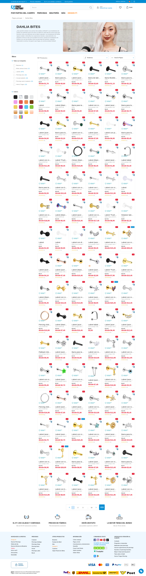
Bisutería (54, 13)
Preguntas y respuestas (120, 543)
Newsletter (14, 555)
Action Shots (76, 552)
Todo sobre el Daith (119, 554)
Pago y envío (76, 542)
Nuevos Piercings (16, 542)
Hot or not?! (14, 550)
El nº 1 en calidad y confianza (52, 1)
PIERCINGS (42, 13)
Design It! (72, 13)
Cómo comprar (77, 539)
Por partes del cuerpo (23, 13)
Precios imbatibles (35, 1)
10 (91, 507)
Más (63, 13)
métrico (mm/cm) (120, 1)
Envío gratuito (69, 1)
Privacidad (29, 572)
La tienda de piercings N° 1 (19, 1)
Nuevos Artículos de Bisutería (19, 546)
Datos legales (36, 572)
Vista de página (118, 57)
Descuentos (14, 552)
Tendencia (90, 57)
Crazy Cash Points (78, 548)
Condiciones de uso (19, 572)
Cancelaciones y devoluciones (81, 544)
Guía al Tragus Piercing (120, 556)
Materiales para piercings (121, 545)
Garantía (75, 546)
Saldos (13, 548)
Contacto (116, 541)
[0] (120, 7)
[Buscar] (90, 7)
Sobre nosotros (77, 550)
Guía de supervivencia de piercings (123, 547)
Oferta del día (14, 544)
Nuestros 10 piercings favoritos (122, 549)
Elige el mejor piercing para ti (122, 552)
